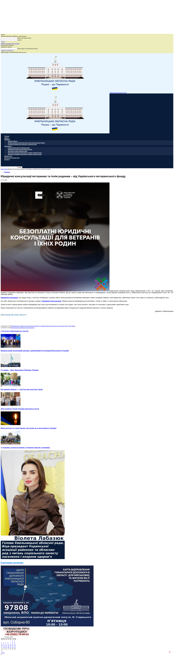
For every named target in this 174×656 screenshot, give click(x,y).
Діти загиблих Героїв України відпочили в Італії (20, 409)
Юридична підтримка (9, 297)
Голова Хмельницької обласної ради (19, 148)
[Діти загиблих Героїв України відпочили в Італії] (10, 405)
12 (6, 645)
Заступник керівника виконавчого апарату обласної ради (25, 153)
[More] (40, 317)
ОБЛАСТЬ (7, 139)
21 (10, 647)
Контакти (7, 159)
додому (2, 169)
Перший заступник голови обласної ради (20, 149)
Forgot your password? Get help (10, 43)
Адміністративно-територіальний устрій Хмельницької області (26, 143)
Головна (6, 136)
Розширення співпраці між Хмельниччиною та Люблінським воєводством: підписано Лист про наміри (43, 326)
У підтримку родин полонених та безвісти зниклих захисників (26, 447)
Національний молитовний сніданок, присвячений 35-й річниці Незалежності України (35, 351)
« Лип (2, 653)
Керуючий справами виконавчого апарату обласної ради (25, 154)
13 (8, 645)
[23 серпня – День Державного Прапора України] (10, 366)
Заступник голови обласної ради (17, 151)
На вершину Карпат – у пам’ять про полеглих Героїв (22, 389)
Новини (6, 138)
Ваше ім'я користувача (24, 38)
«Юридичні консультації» (51, 301)
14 (10, 645)
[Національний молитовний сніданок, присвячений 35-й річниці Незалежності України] (10, 347)
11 (4, 645)
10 (1, 645)
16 (15, 645)
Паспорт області (12, 141)
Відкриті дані (8, 156)
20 (8, 647)
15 (12, 645)
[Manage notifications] (169, 652)
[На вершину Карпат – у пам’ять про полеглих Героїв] (10, 386)
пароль (19, 40)
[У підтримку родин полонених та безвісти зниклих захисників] (10, 444)
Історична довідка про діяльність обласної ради (22, 144)
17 (1, 647)
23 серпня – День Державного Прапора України (19, 370)
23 (15, 647)
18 (4, 647)
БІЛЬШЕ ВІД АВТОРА (21, 331)
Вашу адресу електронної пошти (27, 48)
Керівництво (8, 146)
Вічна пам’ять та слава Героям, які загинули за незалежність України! (28, 428)
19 (6, 647)
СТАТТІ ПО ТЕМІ (7, 331)
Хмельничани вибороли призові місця (22, 327)
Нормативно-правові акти (11, 158)
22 (12, 647)
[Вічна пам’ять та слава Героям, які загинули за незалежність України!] (10, 424)
